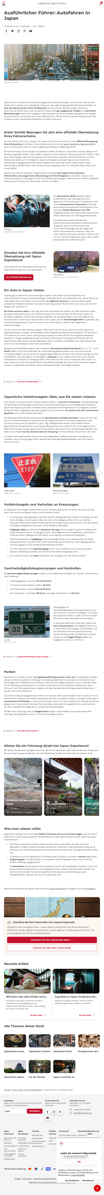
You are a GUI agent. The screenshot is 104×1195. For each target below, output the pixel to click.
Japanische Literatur (40, 1051)
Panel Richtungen (61, 491)
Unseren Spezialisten (22, 1155)
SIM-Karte (52, 1138)
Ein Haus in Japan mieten (67, 1135)
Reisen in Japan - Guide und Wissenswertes (27, 1090)
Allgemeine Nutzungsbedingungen (43, 1182)
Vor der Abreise (37, 1077)
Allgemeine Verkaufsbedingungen (47, 1178)
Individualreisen (23, 1146)
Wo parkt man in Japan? (28, 731)
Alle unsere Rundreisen (22, 1139)
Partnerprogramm (10, 1146)
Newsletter (8, 1143)
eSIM (51, 1141)
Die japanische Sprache (89, 1051)
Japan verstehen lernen (64, 1077)
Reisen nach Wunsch (22, 1150)
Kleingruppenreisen (25, 1143)
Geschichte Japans (14, 1077)
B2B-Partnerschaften (9, 1150)
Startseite (7, 1090)
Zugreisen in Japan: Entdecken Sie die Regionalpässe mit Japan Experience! (76, 997)
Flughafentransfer (38, 1146)
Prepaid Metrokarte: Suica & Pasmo (39, 1142)
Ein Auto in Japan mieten (28, 382)
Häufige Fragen (9, 1159)
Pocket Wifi (53, 1144)
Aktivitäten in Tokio (82, 1136)
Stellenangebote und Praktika (10, 1155)
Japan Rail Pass (37, 1135)
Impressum (27, 1178)
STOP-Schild (12, 491)
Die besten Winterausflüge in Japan (33, 657)
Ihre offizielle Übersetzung (18, 277)
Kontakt (17, 1178)
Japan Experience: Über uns (10, 1139)
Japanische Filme (62, 1051)
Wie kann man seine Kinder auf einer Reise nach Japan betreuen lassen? (27, 997)
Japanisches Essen (14, 1051)
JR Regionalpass (37, 1138)
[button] (4, 471)
